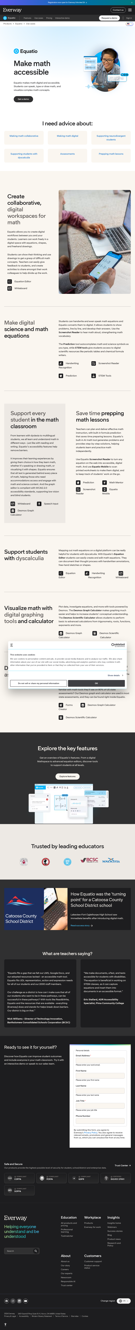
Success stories (115, 1231)
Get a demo (23, 99)
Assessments (67, 153)
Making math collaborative (24, 135)
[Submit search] (36, 1251)
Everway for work (92, 1227)
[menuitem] (5, 1324)
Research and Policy (114, 1244)
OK (96, 683)
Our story (65, 1265)
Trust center (67, 1285)
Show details (114, 675)
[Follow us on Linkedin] (19, 1301)
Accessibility (24, 1316)
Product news (114, 1239)
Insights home (114, 1223)
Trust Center (121, 1165)
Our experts (66, 1273)
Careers (65, 1269)
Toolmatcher (67, 1236)
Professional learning (67, 1230)
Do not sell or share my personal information (38, 683)
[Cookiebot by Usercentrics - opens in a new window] (113, 645)
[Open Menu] (129, 10)
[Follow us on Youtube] (25, 1301)
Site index (75, 1316)
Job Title (80, 1101)
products (7, 24)
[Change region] (129, 23)
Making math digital (67, 135)
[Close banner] (131, 2)
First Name (81, 1071)
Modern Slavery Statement (42, 1316)
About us (65, 1261)
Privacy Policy (90, 1132)
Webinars (112, 1227)
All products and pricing (69, 1224)
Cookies (85, 1316)
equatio (18, 24)
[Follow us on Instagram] (13, 1301)
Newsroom (66, 1277)
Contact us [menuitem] (118, 10)
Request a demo (109, 18)
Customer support (93, 1261)
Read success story (80, 925)
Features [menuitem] (27, 18)
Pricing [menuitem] (49, 18)
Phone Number (83, 1116)
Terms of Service (61, 1316)
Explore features (68, 776)
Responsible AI (68, 1281)
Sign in (129, 18)
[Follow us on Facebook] (6, 1301)
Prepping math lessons (111, 153)
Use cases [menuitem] (38, 18)
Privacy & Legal (10, 1316)
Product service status (91, 1266)
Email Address (83, 1055)
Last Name (81, 1086)
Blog (109, 1235)
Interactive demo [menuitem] (62, 18)
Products (88, 1223)
